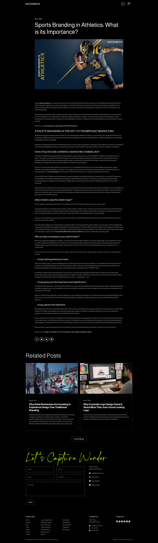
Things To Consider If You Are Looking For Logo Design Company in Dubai (68, 332)
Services (28, 522)
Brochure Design (46, 525)
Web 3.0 (43, 534)
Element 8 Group (128, 539)
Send (30, 502)
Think (27, 527)
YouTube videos (53, 172)
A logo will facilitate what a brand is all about (69, 231)
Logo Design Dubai (46, 520)
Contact (28, 534)
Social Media (66, 522)
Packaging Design (46, 522)
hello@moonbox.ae (98, 473)
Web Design (66, 529)
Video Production (46, 527)
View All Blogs (79, 439)
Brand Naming (67, 525)
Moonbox (31, 539)
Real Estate (66, 520)
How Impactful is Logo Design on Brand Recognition (60, 126)
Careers (28, 532)
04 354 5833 (95, 477)
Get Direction (96, 485)
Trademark (66, 527)
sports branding (45, 103)
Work (27, 525)
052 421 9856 (95, 481)
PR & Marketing (45, 529)
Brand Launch (45, 532)
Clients (28, 529)
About (27, 520)
